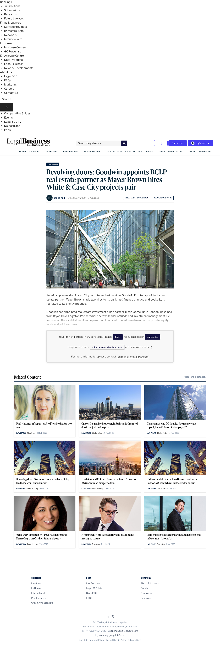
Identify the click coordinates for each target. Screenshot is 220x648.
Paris (7, 130)
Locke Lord (158, 299)
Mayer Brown (74, 299)
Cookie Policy (119, 640)
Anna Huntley (32, 488)
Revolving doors (163, 198)
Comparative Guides (17, 113)
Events (8, 117)
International (70, 151)
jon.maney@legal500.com (132, 356)
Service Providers (15, 26)
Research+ (11, 14)
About (192, 151)
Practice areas (92, 151)
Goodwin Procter (133, 295)
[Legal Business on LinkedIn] (107, 617)
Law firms (34, 151)
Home (22, 151)
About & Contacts (150, 583)
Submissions (12, 10)
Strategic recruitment (137, 198)
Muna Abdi (59, 197)
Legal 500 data (133, 151)
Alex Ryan (31, 433)
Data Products (13, 59)
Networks (10, 35)
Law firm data (114, 151)
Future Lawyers (14, 18)
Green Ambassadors (171, 151)
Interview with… (14, 39)
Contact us (11, 92)
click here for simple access (107, 347)
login (117, 337)
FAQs (7, 80)
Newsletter (205, 151)
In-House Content (15, 47)
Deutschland (12, 125)
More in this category (195, 376)
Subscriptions (134, 640)
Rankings (6, 2)
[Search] (6, 107)
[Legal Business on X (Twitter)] (112, 617)
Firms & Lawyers (10, 22)
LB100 (89, 598)
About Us (6, 72)
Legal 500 (10, 76)
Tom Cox (161, 488)
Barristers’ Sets (14, 31)
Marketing (10, 84)
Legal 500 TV (12, 121)
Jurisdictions (12, 6)
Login (161, 143)
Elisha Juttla (97, 433)
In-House (6, 43)
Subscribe (177, 143)
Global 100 (91, 593)
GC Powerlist (12, 51)
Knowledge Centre (12, 55)
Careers (9, 88)
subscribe (152, 337)
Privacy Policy (105, 640)
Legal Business (13, 64)
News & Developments (18, 68)
